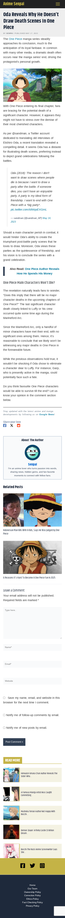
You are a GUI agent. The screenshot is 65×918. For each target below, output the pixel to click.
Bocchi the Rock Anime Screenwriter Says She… (39, 854)
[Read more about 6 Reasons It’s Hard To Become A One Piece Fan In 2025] (32, 561)
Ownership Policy (32, 895)
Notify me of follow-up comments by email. (32, 718)
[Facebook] (4, 429)
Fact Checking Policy (32, 906)
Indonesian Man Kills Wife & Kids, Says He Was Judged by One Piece (31, 535)
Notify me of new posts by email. (26, 731)
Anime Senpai (13, 4)
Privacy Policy (32, 909)
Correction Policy (32, 899)
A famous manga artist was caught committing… (36, 797)
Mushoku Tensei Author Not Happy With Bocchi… (38, 816)
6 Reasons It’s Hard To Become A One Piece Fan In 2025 (29, 581)
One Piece (15, 39)
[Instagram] (42, 869)
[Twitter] (11, 429)
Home (32, 888)
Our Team (32, 892)
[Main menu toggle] (58, 4)
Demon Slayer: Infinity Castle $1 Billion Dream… (37, 835)
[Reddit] (18, 429)
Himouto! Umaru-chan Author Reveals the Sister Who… (39, 778)
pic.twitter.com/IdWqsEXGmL (29, 213)
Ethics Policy (32, 902)
